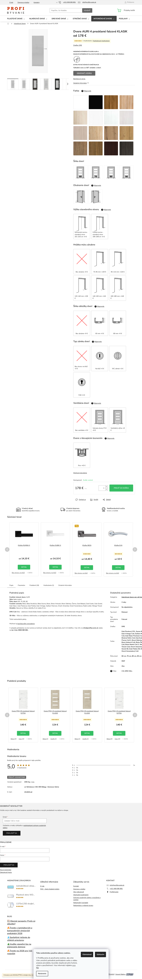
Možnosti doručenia (80, 473)
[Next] (135, 549)
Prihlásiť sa (11, 833)
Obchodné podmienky (81, 895)
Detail (24, 567)
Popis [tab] (11, 585)
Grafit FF (54, 739)
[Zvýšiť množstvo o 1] (106, 486)
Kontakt (76, 886)
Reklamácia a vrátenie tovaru (83, 905)
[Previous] (7, 549)
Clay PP (21, 739)
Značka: (77, 45)
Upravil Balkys (120, 974)
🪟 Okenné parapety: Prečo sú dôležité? (21, 922)
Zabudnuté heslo (6, 872)
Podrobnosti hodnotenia (101, 41)
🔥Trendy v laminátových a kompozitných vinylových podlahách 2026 (19, 930)
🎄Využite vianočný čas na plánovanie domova (19, 945)
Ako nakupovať (78, 892)
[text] (57, 615)
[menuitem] (16, 18)
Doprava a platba (23, 2)
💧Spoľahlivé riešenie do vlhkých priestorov (18, 939)
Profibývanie (114, 892)
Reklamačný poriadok (80, 903)
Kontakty (37, 2)
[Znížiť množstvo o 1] (106, 489)
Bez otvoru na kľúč (18, 573)
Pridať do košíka (121, 488)
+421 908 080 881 (116, 889)
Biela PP (14, 739)
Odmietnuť (87, 954)
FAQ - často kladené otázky (49, 889)
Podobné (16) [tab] (34, 585)
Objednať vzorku (84, 73)
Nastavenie (42, 973)
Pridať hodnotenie (16, 777)
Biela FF (45, 739)
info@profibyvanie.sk (117, 885)
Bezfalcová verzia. (79, 79)
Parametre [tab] (21, 585)
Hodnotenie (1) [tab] (48, 585)
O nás (11, 2)
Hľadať (87, 10)
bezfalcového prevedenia (26, 624)
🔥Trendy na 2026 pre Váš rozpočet (19, 952)
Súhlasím (100, 954)
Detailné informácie (80, 83)
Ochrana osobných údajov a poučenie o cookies (87, 899)
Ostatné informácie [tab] (65, 585)
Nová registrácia (5, 870)
